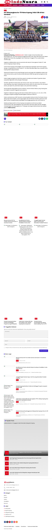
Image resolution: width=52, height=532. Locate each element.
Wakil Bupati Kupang (9, 516)
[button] (41, 2)
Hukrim (5, 499)
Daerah (5, 497)
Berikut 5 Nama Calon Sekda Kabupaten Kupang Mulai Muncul (24, 463)
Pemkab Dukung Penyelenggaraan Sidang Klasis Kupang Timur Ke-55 (40, 323)
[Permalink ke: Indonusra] (5, 17)
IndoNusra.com (19, 55)
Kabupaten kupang (9, 512)
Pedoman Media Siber (9, 526)
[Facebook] (39, 119)
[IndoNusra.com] (21, 1)
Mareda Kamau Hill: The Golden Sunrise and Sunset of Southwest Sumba (11, 221)
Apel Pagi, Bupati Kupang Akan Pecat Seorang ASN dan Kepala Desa (25, 458)
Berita (5, 10)
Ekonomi (6, 503)
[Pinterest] (10, 522)
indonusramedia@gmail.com (12, 490)
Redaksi (17, 526)
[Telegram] (44, 119)
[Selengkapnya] (26, 482)
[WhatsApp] (47, 119)
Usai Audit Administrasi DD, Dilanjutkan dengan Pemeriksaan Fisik (25, 472)
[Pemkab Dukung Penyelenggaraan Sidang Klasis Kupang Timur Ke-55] (41, 272)
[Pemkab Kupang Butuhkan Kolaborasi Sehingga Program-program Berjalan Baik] (11, 272)
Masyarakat (7, 508)
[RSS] (17, 522)
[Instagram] (14, 522)
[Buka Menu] (44, 2)
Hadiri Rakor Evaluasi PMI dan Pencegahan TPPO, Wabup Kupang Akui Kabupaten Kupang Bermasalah (25, 323)
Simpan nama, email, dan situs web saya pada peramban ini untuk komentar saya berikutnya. (26, 347)
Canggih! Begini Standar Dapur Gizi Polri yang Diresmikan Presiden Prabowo (41, 221)
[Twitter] (42, 119)
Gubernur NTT (8, 514)
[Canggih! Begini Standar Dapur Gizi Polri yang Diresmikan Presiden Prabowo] (41, 171)
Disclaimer (23, 526)
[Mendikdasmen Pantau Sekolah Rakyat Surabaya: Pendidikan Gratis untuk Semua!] (26, 171)
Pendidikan (6, 501)
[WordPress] (12, 522)
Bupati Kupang (8, 510)
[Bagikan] (47, 17)
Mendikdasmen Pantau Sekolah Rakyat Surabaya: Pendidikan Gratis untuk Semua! (25, 221)
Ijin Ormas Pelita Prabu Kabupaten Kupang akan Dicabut (23, 467)
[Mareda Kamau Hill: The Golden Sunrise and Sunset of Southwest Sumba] (11, 171)
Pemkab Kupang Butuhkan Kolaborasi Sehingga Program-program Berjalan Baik (10, 323)
